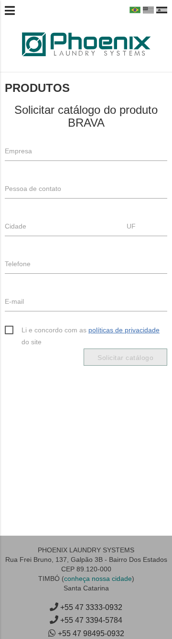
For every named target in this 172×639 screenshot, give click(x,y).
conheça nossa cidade (98, 578)
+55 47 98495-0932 (91, 633)
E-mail (14, 301)
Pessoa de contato (33, 188)
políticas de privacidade (124, 330)
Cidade (15, 226)
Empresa (18, 151)
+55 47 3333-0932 (91, 607)
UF (131, 226)
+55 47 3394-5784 (91, 620)
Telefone (18, 264)
